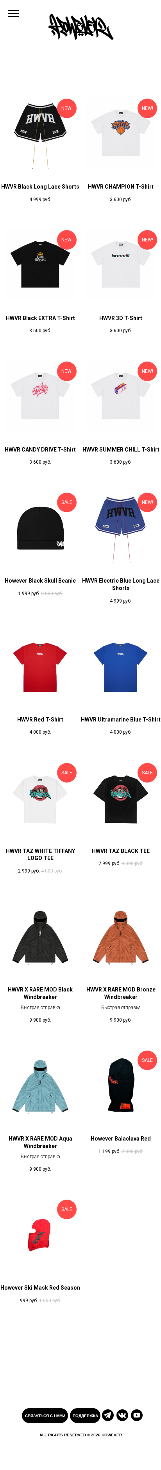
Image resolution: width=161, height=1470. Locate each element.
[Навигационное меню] (13, 14)
